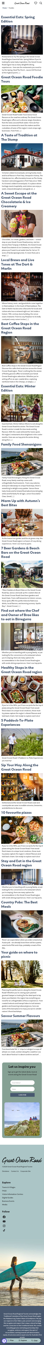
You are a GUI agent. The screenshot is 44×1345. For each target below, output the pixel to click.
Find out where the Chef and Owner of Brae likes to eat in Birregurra (20, 615)
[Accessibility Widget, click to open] (4, 1340)
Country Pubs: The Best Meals (19, 904)
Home (4, 8)
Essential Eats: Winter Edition (18, 388)
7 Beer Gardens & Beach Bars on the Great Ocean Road (21, 552)
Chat (35, 1340)
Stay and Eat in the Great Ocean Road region (21, 863)
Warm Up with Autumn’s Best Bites (20, 502)
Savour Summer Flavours (20, 1015)
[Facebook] (4, 1217)
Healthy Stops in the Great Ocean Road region (21, 669)
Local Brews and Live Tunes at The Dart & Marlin (17, 264)
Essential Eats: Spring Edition (18, 19)
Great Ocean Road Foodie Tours (22, 79)
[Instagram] (4, 1226)
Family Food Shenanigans (21, 444)
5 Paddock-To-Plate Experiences (17, 722)
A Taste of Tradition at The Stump (19, 137)
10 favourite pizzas (16, 812)
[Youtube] (4, 1221)
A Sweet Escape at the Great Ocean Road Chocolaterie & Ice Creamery (19, 200)
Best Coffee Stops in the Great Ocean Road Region (20, 328)
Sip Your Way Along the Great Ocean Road (19, 767)
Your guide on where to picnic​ (19, 954)
